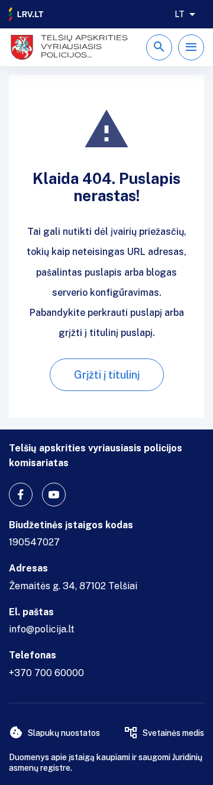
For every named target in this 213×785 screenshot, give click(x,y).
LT (180, 14)
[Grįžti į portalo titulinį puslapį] (26, 14)
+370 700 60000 (46, 673)
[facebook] (21, 494)
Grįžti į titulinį (107, 375)
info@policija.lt (42, 629)
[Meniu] (191, 47)
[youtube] (54, 494)
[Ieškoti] (159, 47)
